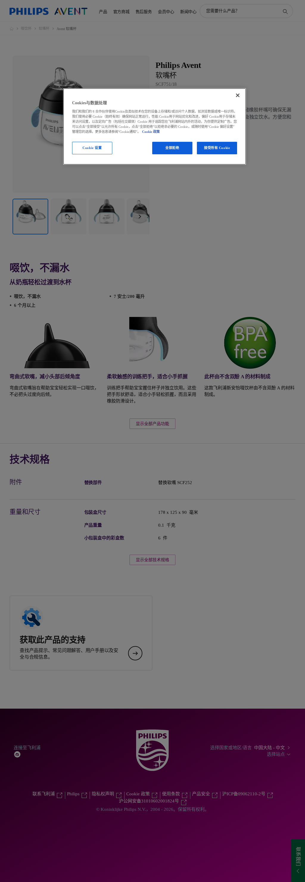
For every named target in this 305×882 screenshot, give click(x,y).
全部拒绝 (172, 148)
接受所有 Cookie (217, 148)
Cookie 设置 (92, 148)
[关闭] (237, 95)
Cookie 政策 (151, 131)
